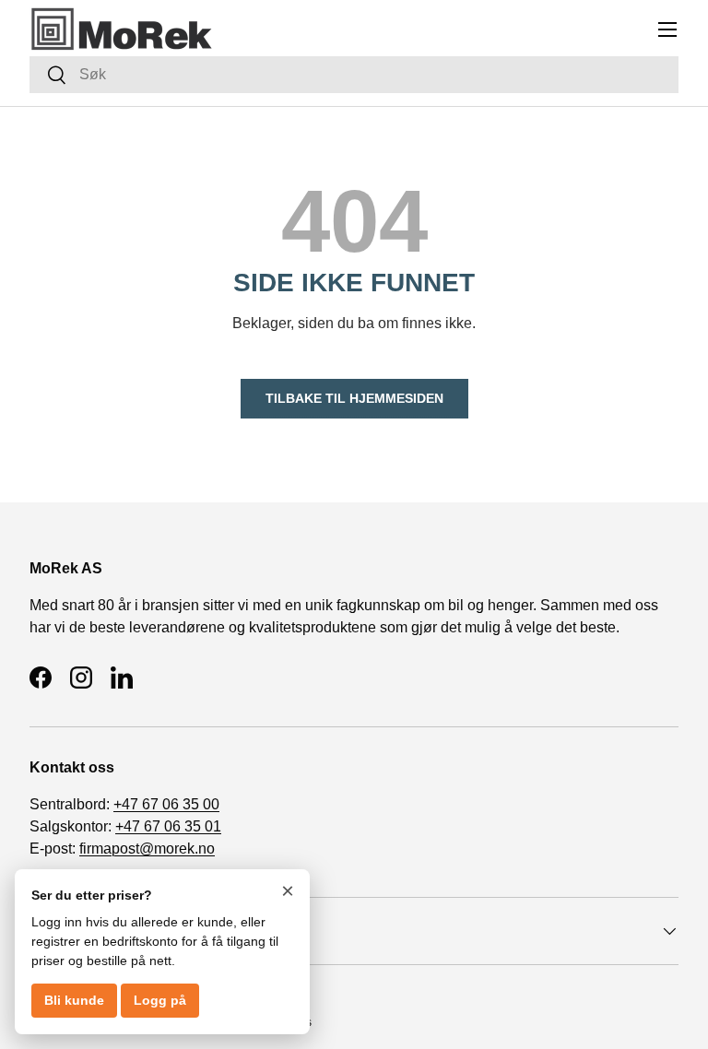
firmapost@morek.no (147, 848)
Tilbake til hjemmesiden (354, 398)
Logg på (160, 1000)
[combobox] (354, 74)
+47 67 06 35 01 (168, 826)
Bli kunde (74, 1000)
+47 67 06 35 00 (166, 804)
